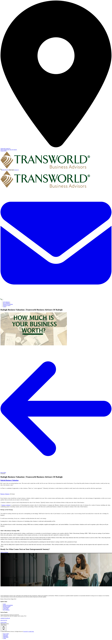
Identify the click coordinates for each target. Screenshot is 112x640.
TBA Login (5, 634)
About (4, 604)
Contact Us (16, 169)
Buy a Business (6, 609)
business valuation (6, 505)
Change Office (4, 150)
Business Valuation (5, 494)
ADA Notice (5, 637)
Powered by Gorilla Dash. (28, 631)
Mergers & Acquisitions (8, 605)
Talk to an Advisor (4, 552)
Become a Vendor (6, 606)
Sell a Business (6, 607)
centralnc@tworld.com (5, 618)
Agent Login (5, 608)
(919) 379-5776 (4, 620)
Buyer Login (11, 169)
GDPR (4, 638)
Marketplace (5, 636)
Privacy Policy (6, 633)
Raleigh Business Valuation (9, 480)
